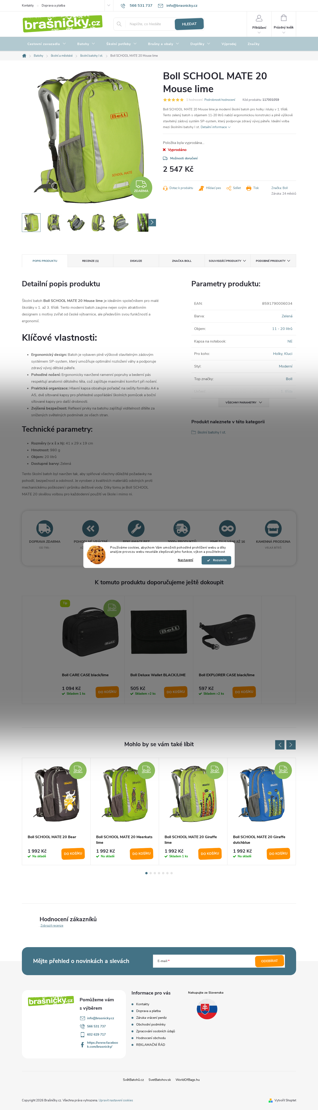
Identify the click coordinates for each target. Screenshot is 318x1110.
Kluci (288, 353)
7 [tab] (171, 873)
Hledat (189, 24)
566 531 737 (96, 1026)
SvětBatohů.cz (133, 1080)
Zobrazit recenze (52, 926)
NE (290, 341)
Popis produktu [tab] (45, 261)
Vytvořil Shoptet (285, 1100)
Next (291, 744)
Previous (279, 744)
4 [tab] (159, 873)
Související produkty (225, 261)
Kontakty (28, 6)
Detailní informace (214, 127)
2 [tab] (150, 873)
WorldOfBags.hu (188, 1080)
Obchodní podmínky (151, 1024)
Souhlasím (219, 560)
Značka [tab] (182, 261)
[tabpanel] (90, 650)
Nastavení (185, 560)
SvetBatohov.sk (160, 1080)
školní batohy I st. (211, 432)
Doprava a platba (53, 6)
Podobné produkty (270, 261)
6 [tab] (167, 873)
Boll (289, 379)
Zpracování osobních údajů (155, 1031)
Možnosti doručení (184, 158)
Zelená (287, 316)
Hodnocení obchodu (151, 1038)
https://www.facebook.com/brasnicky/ (102, 1044)
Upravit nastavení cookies (116, 1100)
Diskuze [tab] (136, 261)
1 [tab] (146, 873)
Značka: (279, 188)
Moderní (285, 366)
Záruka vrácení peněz (151, 1017)
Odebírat (269, 961)
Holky (277, 353)
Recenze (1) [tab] (90, 261)
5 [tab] (163, 873)
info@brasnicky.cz (100, 1018)
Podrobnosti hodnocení (219, 100)
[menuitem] (47, 44)
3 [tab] (155, 873)
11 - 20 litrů (282, 328)
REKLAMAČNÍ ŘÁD (150, 1045)
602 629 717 (96, 1034)
